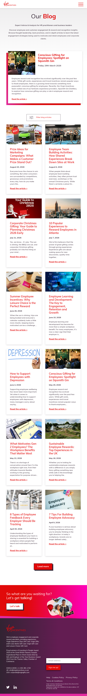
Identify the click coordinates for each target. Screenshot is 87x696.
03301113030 (11, 668)
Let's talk (15, 606)
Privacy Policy (72, 678)
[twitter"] (8, 688)
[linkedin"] (15, 688)
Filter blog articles (43, 117)
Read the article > (45, 77)
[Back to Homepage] (10, 6)
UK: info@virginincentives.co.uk (17, 670)
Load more (43, 566)
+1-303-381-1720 (24, 668)
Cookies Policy (58, 678)
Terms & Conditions (54, 681)
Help (48, 678)
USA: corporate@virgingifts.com (17, 672)
